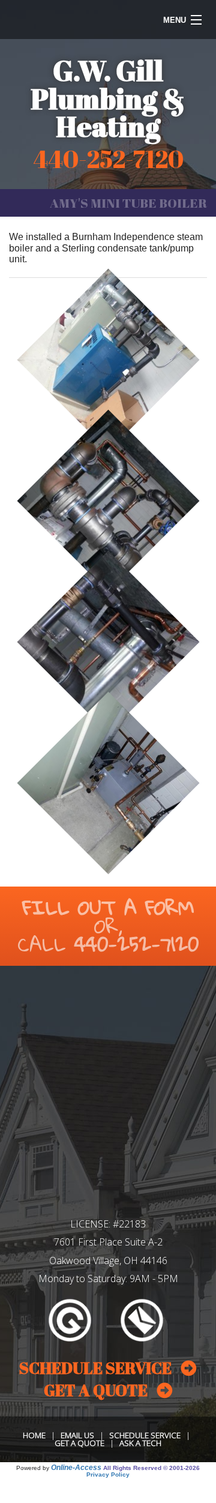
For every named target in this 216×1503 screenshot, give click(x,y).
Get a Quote (79, 1443)
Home (34, 1435)
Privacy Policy (108, 1474)
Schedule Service (145, 1435)
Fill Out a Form (108, 907)
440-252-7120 (136, 944)
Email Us (77, 1435)
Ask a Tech (140, 1443)
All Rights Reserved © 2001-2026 (151, 1468)
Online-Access (76, 1467)
